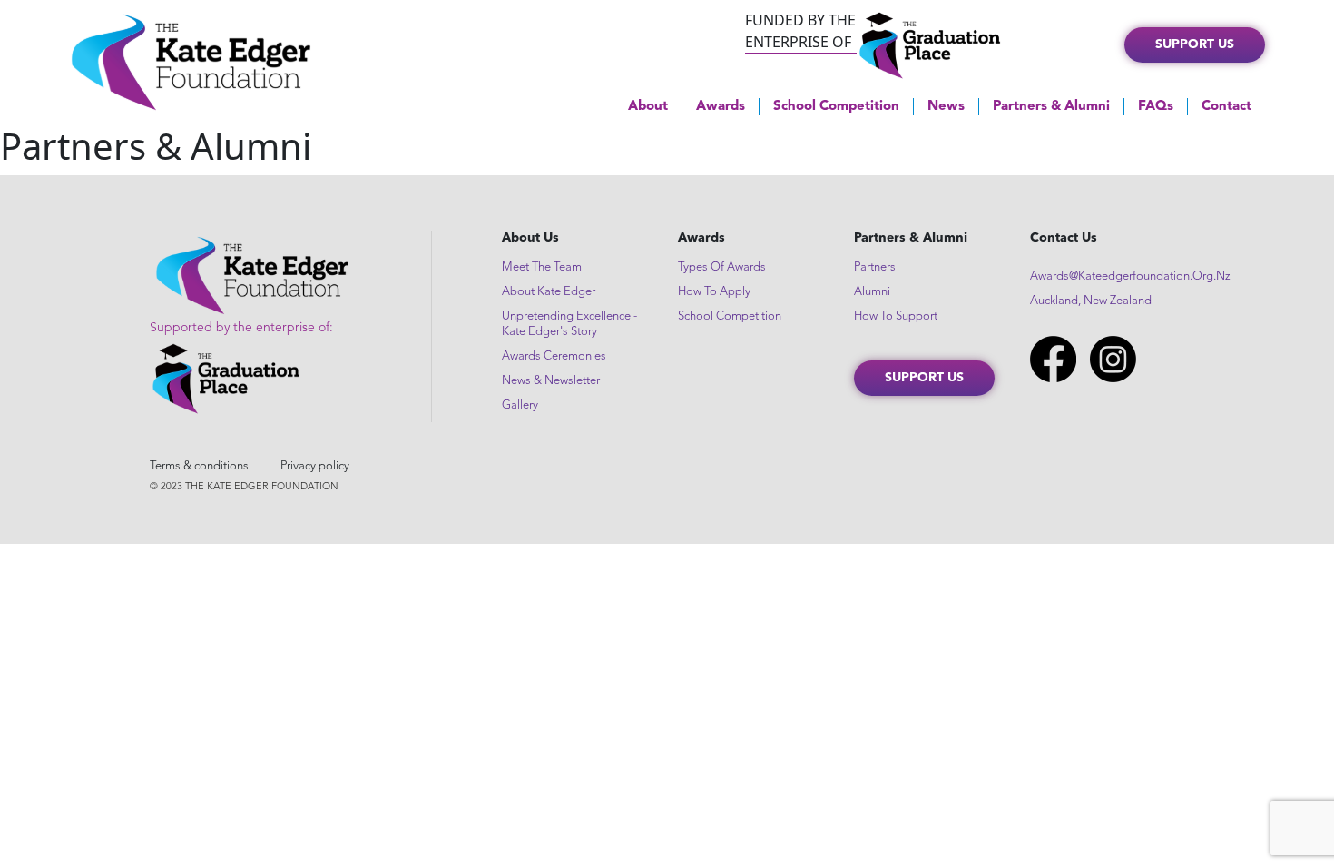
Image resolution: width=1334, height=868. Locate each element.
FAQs (1155, 106)
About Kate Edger (548, 292)
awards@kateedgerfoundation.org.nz (1130, 276)
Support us (1194, 44)
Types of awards (722, 267)
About (648, 106)
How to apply (714, 292)
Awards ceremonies (554, 356)
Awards (720, 106)
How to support (895, 316)
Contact (1226, 106)
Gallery (520, 405)
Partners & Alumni (1051, 106)
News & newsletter (551, 381)
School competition (729, 316)
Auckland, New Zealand (1091, 301)
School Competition (836, 106)
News (946, 106)
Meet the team (542, 267)
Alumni (872, 292)
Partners (875, 267)
